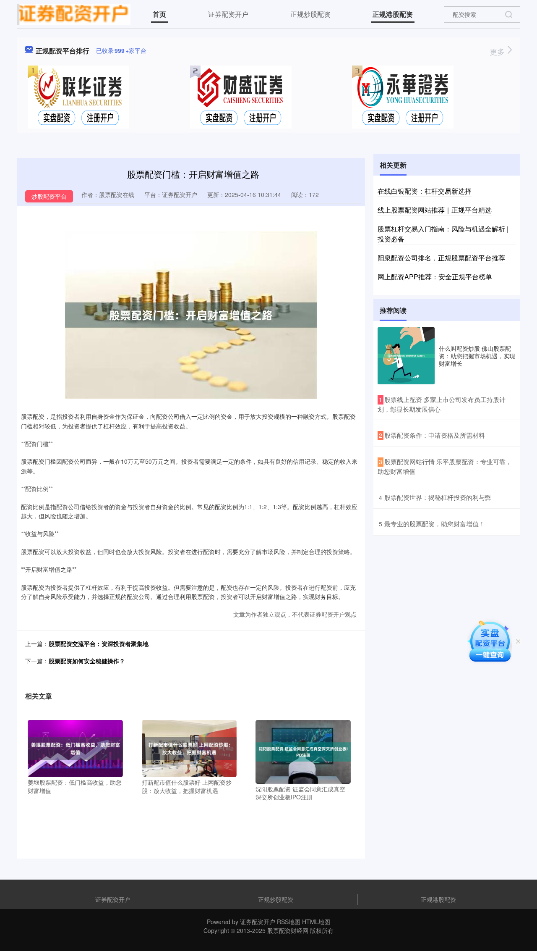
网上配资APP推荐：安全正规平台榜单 (435, 276)
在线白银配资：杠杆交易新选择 (425, 191)
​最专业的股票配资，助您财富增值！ (434, 523)
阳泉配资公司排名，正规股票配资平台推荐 (441, 258)
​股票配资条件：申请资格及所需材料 (434, 435)
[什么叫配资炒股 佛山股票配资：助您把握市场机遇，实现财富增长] (406, 355)
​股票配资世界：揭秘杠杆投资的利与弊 (437, 497)
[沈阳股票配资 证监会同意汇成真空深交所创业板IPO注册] (303, 751)
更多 (498, 51)
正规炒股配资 (310, 14)
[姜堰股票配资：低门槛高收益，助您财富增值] (75, 747)
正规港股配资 (393, 14)
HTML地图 (316, 921)
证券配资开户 (228, 14)
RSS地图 (288, 921)
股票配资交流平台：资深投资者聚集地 (99, 643)
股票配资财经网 (287, 930)
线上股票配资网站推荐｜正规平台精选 (435, 210)
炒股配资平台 (49, 196)
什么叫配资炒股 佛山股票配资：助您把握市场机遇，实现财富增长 (477, 356)
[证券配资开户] (73, 13)
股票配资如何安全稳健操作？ (87, 661)
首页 (159, 14)
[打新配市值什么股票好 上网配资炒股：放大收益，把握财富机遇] (189, 747)
